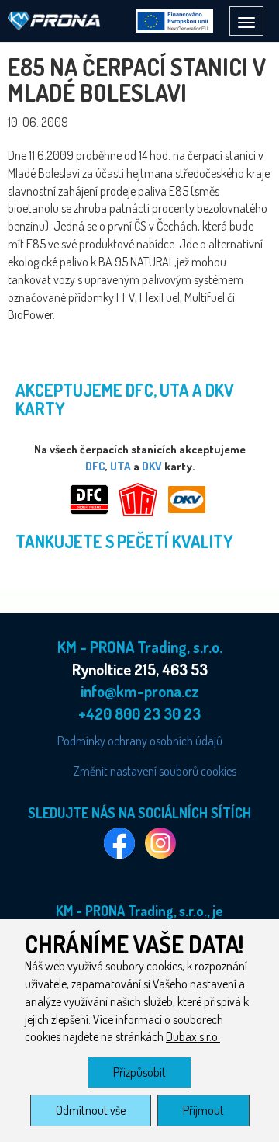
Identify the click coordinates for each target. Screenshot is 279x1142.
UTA (120, 466)
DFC (95, 466)
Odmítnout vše (91, 1110)
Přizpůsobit (139, 1072)
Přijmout (203, 1110)
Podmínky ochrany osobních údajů (139, 740)
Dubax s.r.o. (193, 1036)
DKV (152, 466)
